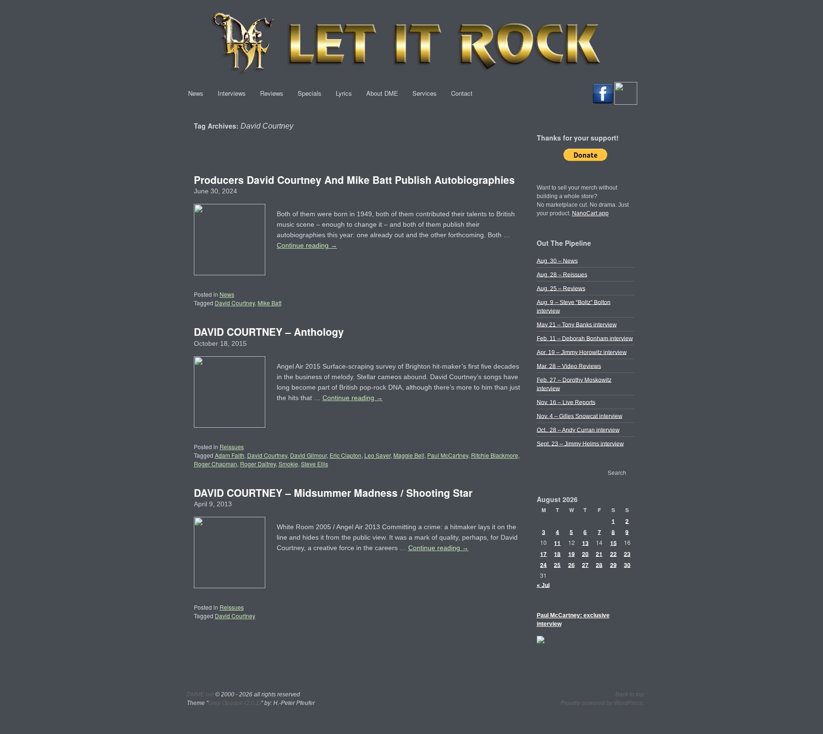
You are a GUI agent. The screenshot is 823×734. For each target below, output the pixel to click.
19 (571, 553)
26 (571, 564)
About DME (382, 93)
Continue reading (307, 245)
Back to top (629, 694)
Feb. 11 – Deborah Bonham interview (585, 338)
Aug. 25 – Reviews (561, 288)
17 (543, 553)
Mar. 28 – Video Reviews (569, 365)
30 (627, 564)
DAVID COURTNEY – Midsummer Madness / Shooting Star (333, 492)
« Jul (543, 585)
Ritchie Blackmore (494, 455)
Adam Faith (229, 455)
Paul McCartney (447, 455)
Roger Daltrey (258, 464)
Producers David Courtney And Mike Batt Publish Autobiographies (354, 179)
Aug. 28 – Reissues (562, 274)
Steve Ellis (314, 464)
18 (557, 553)
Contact (461, 93)
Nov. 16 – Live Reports (566, 402)
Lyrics (344, 93)
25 (557, 564)
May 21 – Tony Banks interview (577, 324)
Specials (309, 93)
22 (613, 553)
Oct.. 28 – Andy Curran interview (578, 429)
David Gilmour (308, 455)
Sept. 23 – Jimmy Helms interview (580, 443)
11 (557, 542)
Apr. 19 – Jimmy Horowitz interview (582, 352)
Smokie (288, 464)
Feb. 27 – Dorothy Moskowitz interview (574, 384)
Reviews (271, 93)
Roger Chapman (215, 464)
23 (627, 553)
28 (599, 564)
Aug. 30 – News (557, 260)
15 (613, 542)
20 (585, 553)
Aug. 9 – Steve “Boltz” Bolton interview (574, 306)
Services (424, 93)
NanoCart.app (590, 213)
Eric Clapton (345, 455)
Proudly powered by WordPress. (602, 703)
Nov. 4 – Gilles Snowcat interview (579, 415)
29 (613, 564)
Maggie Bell (408, 455)
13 (585, 542)
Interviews (232, 93)
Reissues (232, 446)
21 (599, 553)
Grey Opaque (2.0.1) (234, 703)
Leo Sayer (377, 455)
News (195, 93)
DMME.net (200, 694)
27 (585, 564)
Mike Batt (269, 303)
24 (543, 564)
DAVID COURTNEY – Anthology (269, 331)
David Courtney (235, 303)
